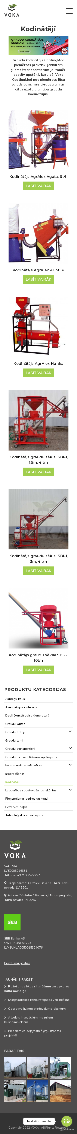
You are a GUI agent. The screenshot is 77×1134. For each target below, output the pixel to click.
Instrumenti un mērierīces (23, 765)
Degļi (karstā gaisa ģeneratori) (27, 715)
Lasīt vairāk (38, 185)
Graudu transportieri (20, 749)
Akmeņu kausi (15, 699)
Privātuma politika (17, 963)
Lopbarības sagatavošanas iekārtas (30, 790)
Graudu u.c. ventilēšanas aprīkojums (31, 757)
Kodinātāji (12, 782)
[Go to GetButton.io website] (67, 1129)
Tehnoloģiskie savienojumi (24, 815)
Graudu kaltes (15, 724)
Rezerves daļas (16, 807)
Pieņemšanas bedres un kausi (26, 798)
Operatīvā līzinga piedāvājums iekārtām (37, 1009)
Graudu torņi (14, 740)
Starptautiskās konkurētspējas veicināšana (39, 1000)
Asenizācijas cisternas (21, 707)
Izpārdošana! (14, 774)
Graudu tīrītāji (15, 732)
